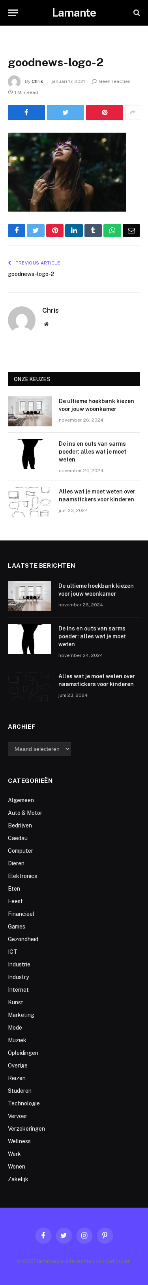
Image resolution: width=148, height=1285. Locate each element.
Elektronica (22, 876)
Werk (14, 1154)
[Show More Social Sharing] (132, 112)
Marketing (21, 1015)
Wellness (19, 1141)
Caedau (18, 838)
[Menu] (13, 13)
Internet (18, 990)
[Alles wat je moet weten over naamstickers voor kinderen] (30, 502)
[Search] (136, 13)
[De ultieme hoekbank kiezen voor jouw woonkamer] (30, 411)
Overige (18, 1065)
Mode (15, 1027)
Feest (15, 901)
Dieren (16, 863)
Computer (20, 851)
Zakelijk (18, 1179)
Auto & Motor (25, 813)
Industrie (19, 964)
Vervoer (17, 1116)
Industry (18, 977)
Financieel (21, 914)
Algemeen (21, 800)
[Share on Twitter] (65, 112)
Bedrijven (20, 825)
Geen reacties (115, 81)
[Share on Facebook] (26, 112)
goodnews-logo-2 (31, 274)
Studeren (20, 1091)
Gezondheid (23, 939)
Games (16, 926)
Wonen (16, 1166)
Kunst (15, 1002)
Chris (37, 81)
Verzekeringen (26, 1129)
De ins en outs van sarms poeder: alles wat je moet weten (92, 452)
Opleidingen (23, 1053)
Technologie (24, 1103)
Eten (14, 888)
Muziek (17, 1040)
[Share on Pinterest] (104, 112)
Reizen (17, 1078)
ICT (12, 952)
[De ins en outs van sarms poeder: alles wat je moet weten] (30, 454)
